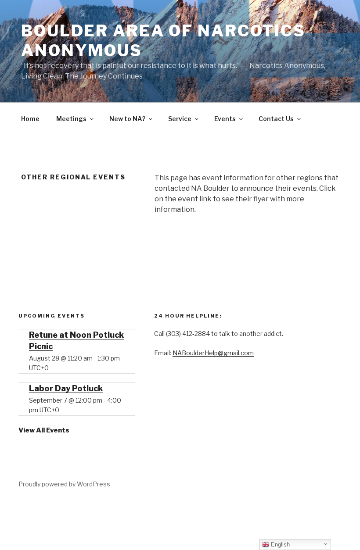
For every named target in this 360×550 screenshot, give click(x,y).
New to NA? (127, 118)
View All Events (43, 430)
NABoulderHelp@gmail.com (213, 353)
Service (179, 118)
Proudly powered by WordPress (64, 484)
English (279, 544)
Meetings (71, 118)
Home (30, 118)
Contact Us (276, 118)
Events (225, 118)
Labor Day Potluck (66, 388)
